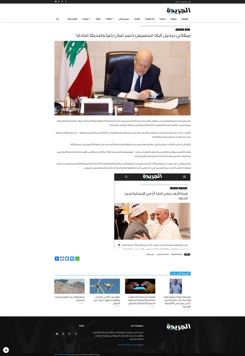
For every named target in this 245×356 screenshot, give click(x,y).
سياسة (181, 26)
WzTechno (63, 354)
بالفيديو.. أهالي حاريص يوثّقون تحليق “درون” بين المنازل (107, 300)
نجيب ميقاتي (150, 254)
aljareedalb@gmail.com (127, 345)
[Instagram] (62, 1)
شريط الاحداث (179, 29)
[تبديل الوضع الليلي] (6, 350)
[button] (57, 19)
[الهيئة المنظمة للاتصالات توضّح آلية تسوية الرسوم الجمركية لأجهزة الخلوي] (140, 286)
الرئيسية (188, 26)
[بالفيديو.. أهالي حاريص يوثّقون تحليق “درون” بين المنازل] (105, 286)
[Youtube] (55, 1)
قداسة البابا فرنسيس (163, 254)
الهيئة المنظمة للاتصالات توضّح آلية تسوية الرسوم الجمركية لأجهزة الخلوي (141, 300)
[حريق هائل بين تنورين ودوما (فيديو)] (69, 286)
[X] (58, 1)
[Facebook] (65, 1)
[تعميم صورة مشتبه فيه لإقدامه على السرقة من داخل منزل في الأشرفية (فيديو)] (175, 286)
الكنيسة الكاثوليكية (177, 254)
